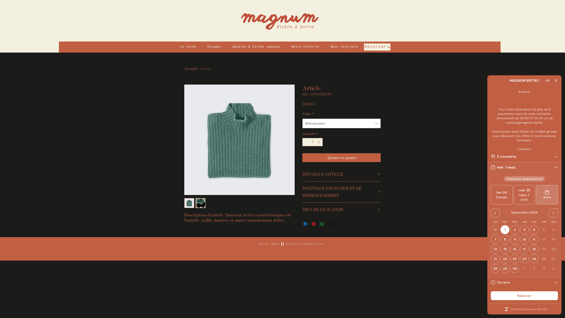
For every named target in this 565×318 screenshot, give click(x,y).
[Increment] (319, 142)
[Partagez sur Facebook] (305, 224)
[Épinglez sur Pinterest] (313, 224)
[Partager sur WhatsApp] (322, 224)
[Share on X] (330, 224)
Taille (308, 114)
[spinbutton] (312, 142)
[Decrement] (306, 142)
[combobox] (341, 123)
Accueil (190, 68)
